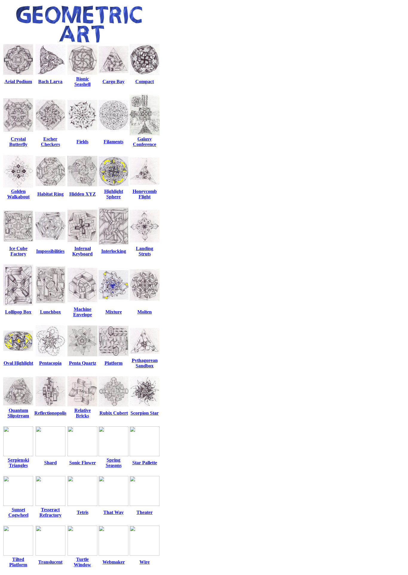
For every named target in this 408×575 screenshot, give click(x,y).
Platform (113, 363)
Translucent (50, 562)
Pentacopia (50, 363)
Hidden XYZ (82, 194)
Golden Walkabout (18, 194)
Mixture (113, 311)
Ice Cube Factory (18, 251)
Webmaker (113, 562)
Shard (50, 462)
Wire (144, 562)
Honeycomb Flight (145, 194)
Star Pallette (144, 462)
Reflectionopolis (50, 413)
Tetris (82, 512)
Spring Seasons (114, 462)
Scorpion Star (145, 413)
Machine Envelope (82, 312)
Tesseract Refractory (50, 512)
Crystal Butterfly (18, 141)
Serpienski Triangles (18, 462)
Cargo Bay (113, 81)
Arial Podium (18, 81)
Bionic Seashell (82, 81)
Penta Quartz (82, 363)
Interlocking (113, 251)
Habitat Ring (50, 194)
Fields (82, 141)
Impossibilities (50, 251)
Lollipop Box (18, 311)
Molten (144, 311)
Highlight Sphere (113, 194)
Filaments (113, 141)
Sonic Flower (82, 462)
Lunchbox (50, 311)
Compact (144, 81)
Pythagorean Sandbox (145, 363)
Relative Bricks (82, 413)
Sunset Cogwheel (18, 512)
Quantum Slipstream (18, 413)
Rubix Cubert (113, 413)
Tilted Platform (18, 562)
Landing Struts (144, 251)
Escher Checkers (50, 141)
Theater (144, 512)
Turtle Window (82, 562)
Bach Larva (50, 81)
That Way (113, 512)
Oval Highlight (18, 363)
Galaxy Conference (144, 141)
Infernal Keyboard (82, 251)
